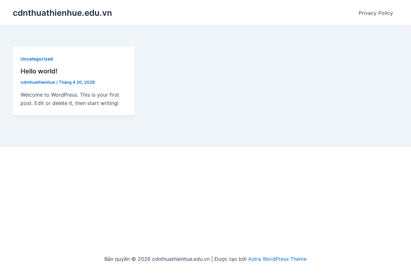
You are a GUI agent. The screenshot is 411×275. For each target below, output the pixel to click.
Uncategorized (37, 59)
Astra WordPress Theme (277, 259)
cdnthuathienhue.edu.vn (62, 13)
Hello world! (39, 71)
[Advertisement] (205, 201)
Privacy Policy (376, 13)
